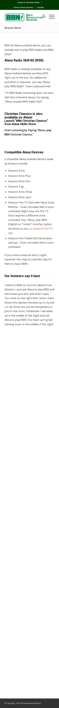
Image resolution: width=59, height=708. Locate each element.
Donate (40, 7)
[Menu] (50, 16)
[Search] (42, 16)
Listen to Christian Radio (28, 2)
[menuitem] (28, 2)
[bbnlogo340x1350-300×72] (24, 16)
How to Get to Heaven (23, 7)
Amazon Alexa (12, 27)
